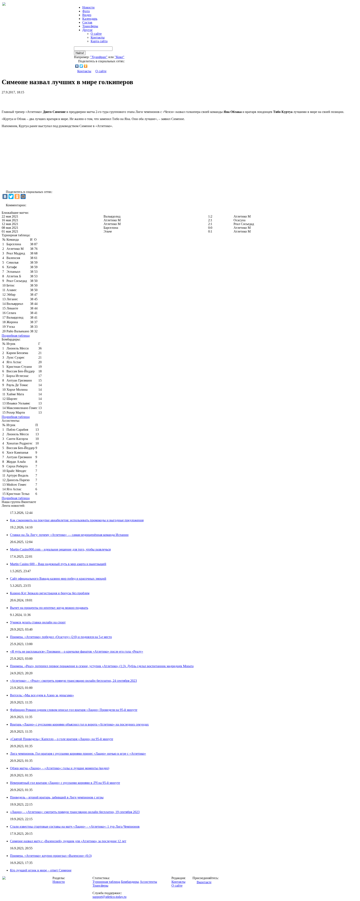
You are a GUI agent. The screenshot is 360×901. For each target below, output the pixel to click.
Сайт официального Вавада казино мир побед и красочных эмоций (58, 578)
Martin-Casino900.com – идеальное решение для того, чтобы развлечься (60, 549)
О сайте (96, 33)
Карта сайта (99, 41)
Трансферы (90, 26)
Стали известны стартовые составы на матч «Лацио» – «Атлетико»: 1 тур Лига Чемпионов (75, 826)
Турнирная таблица (106, 881)
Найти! (80, 53)
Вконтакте (204, 882)
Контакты (98, 37)
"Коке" (119, 57)
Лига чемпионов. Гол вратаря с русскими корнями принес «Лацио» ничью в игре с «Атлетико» (78, 753)
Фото (86, 11)
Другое (87, 30)
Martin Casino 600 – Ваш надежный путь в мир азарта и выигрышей (58, 564)
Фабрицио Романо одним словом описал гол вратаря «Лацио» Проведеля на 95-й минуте (73, 710)
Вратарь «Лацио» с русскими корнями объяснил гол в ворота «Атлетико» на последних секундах (79, 724)
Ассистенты (148, 881)
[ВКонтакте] (77, 66)
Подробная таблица (16, 335)
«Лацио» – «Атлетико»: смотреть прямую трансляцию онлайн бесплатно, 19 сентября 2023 (75, 812)
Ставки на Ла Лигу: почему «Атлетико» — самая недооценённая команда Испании (69, 535)
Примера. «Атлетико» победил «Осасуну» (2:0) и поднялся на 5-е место (61, 637)
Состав (87, 22)
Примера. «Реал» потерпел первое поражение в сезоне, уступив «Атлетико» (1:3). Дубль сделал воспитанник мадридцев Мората (102, 666)
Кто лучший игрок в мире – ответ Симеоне (40, 870)
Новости (58, 881)
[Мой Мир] (23, 196)
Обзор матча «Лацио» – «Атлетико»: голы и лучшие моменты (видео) (59, 768)
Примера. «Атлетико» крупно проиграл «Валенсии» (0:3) (51, 855)
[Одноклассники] (86, 66)
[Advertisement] (50, 100)
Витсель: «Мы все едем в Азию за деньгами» (42, 695)
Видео (86, 15)
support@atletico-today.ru (109, 896)
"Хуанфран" (99, 57)
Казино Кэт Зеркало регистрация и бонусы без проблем (49, 593)
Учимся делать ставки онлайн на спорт (38, 622)
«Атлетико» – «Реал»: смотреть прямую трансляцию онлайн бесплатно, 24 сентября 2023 (73, 680)
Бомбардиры (130, 881)
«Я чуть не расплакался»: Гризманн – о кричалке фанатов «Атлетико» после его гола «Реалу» (76, 651)
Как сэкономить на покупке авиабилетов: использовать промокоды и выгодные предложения (77, 520)
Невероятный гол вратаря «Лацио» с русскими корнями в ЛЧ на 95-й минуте (65, 783)
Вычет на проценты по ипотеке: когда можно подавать (49, 607)
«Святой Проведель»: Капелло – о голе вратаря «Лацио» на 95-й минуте (61, 739)
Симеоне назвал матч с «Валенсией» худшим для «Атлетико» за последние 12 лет (68, 841)
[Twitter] (81, 66)
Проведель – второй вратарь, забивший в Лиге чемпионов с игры (57, 797)
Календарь (89, 18)
